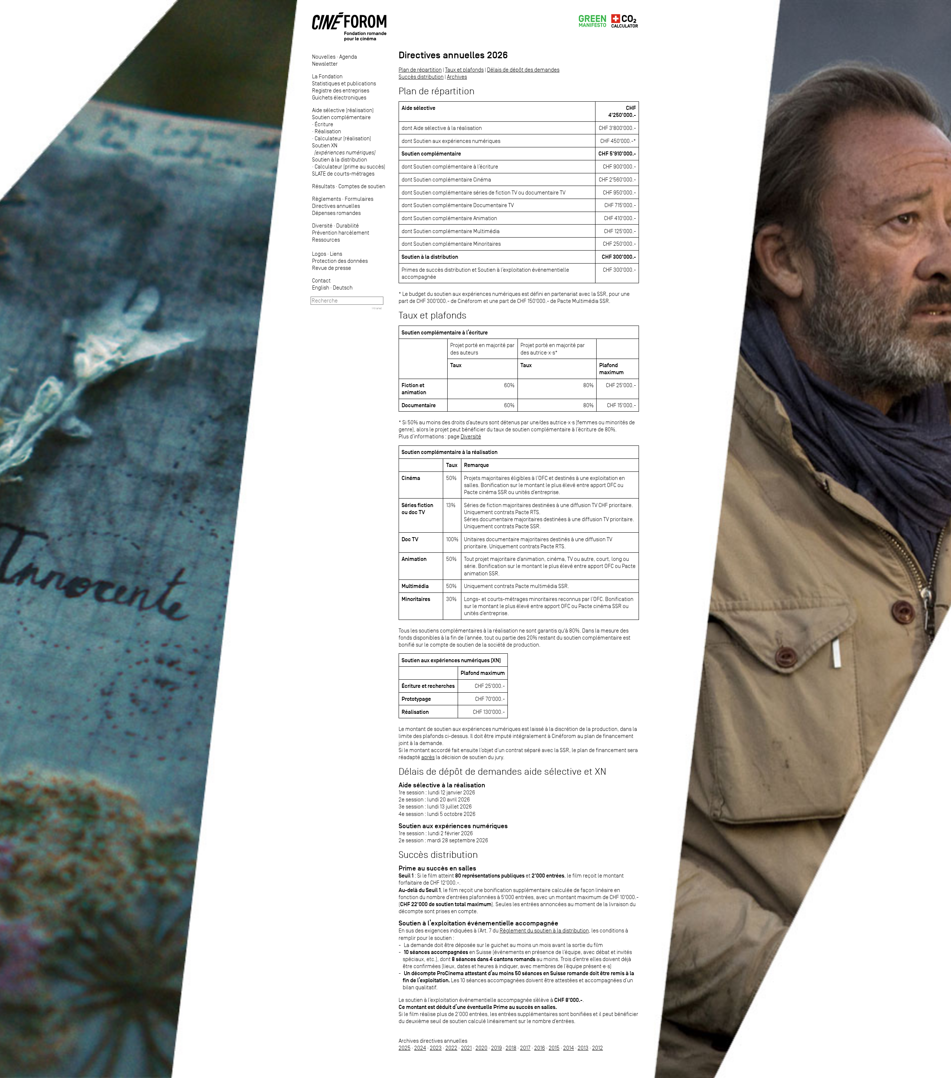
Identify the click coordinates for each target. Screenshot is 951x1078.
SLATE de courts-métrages (343, 173)
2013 (583, 1048)
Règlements (326, 199)
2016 (539, 1048)
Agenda (348, 56)
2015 (554, 1048)
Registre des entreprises (340, 90)
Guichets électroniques (339, 97)
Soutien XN (344, 149)
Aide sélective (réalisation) (343, 110)
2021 (466, 1048)
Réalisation (328, 131)
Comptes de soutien (361, 186)
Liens (336, 254)
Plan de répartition (420, 69)
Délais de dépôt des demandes (523, 69)
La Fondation (327, 76)
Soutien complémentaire (341, 117)
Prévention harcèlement (340, 232)
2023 (436, 1048)
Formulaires (359, 199)
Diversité (322, 225)
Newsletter (325, 64)
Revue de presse (331, 268)
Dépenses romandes (336, 213)
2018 (511, 1048)
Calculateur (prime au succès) (350, 166)
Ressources (326, 239)
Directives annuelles (336, 206)
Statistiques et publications (344, 83)
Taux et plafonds (464, 69)
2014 (568, 1048)
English (320, 287)
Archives (457, 77)
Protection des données (340, 261)
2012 (597, 1048)
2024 (420, 1048)
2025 (404, 1048)
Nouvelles (323, 56)
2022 (451, 1048)
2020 (481, 1048)
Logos (319, 254)
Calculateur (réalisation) (343, 138)
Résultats (323, 186)
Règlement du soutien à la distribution (544, 930)
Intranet (377, 308)
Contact (321, 280)
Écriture (324, 124)
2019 (496, 1048)
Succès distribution (421, 77)
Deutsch (343, 287)
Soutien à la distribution (339, 159)
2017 (525, 1048)
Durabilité (347, 225)
